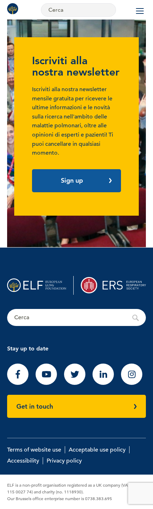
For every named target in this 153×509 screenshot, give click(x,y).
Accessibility (23, 460)
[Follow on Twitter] (74, 383)
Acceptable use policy (97, 449)
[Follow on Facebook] (17, 383)
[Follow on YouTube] (46, 383)
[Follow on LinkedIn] (103, 383)
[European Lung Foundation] (14, 8)
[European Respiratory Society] (113, 285)
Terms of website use (34, 449)
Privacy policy (64, 460)
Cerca (76, 318)
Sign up (72, 180)
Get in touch (34, 406)
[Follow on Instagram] (131, 383)
